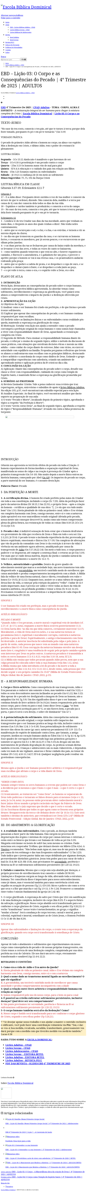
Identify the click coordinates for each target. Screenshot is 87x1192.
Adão (21, 549)
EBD (3, 107)
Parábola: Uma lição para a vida (18, 1141)
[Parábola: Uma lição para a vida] (12, 1137)
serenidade (61, 861)
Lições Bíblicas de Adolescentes (20, 32)
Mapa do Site (5, 1183)
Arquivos (10, 1186)
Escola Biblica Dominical (37, 113)
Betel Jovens (14, 40)
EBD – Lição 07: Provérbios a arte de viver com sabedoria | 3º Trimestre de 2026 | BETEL (40, 1158)
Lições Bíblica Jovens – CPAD (20, 30)
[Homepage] (26, 7)
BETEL (7, 35)
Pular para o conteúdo (10, 18)
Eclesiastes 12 (8, 217)
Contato (8, 50)
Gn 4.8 (46, 477)
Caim (66, 705)
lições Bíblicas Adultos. (72, 387)
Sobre (7, 52)
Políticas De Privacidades (13, 47)
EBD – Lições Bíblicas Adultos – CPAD (22, 27)
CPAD (7, 25)
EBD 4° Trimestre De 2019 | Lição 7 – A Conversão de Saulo (28, 1132)
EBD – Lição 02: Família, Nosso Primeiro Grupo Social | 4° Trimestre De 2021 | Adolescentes (41, 1123)
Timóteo (5, 849)
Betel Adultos (14, 37)
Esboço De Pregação (12, 45)
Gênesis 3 (6, 194)
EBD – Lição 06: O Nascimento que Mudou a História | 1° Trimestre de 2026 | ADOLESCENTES (42, 1167)
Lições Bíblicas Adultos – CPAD (25, 93)
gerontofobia (26, 570)
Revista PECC (9, 42)
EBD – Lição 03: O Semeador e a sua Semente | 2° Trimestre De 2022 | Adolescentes (38, 1150)
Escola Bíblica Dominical (8, 1190)
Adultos (45, 107)
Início (7, 22)
